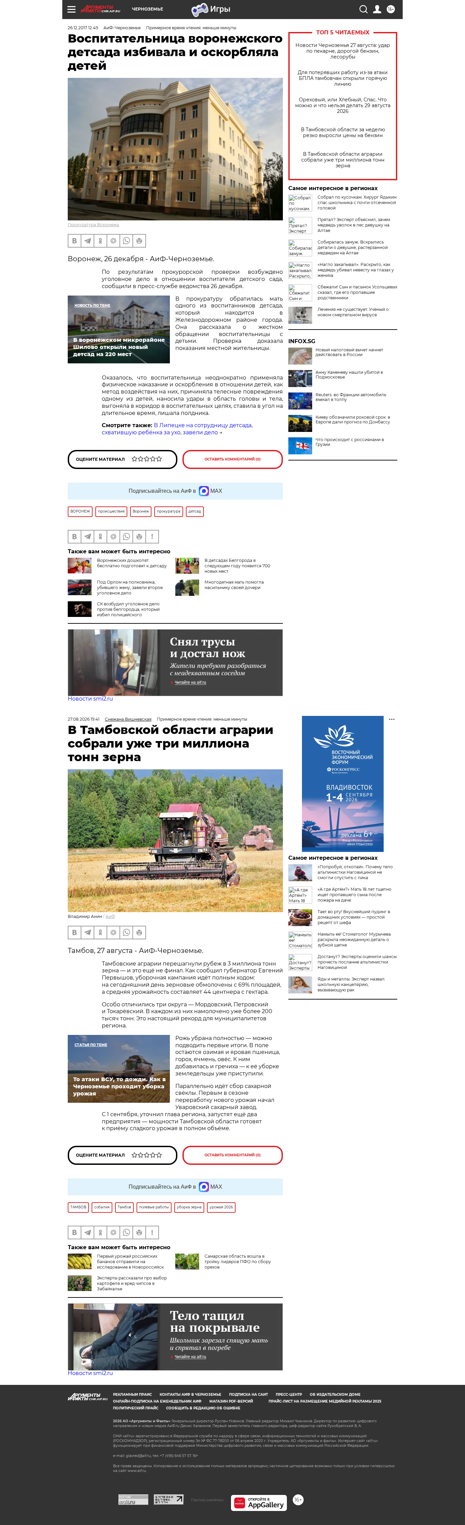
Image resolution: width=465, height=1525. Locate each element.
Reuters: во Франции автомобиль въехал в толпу (351, 397)
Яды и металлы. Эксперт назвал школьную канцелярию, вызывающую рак (351, 984)
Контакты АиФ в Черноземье (190, 1394)
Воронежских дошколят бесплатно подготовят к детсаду (132, 563)
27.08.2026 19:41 (83, 719)
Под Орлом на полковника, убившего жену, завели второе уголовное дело (130, 588)
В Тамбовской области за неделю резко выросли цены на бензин (343, 132)
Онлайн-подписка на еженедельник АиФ (157, 1401)
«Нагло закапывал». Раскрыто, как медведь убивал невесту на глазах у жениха (356, 270)
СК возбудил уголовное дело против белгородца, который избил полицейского (128, 609)
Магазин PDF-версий (231, 1401)
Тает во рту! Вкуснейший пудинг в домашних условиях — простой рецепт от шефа (354, 917)
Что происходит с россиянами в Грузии (350, 442)
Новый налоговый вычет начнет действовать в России (349, 352)
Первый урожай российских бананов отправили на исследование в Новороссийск (130, 1262)
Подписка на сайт (248, 1394)
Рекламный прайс (132, 1394)
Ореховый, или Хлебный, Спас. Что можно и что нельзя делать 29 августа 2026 (342, 105)
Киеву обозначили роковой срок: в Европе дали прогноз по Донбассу (353, 419)
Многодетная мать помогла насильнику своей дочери (234, 585)
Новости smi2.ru (90, 699)
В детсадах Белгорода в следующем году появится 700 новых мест (237, 566)
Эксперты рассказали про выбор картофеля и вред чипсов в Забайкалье (132, 1283)
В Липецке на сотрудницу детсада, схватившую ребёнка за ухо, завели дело (177, 429)
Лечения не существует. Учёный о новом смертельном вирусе (353, 312)
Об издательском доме (335, 1394)
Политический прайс (135, 1408)
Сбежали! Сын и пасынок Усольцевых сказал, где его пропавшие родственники (357, 292)
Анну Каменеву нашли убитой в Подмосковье (349, 375)
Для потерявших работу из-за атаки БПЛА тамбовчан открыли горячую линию (343, 78)
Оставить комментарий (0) (233, 459)
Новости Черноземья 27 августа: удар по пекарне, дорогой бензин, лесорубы (342, 51)
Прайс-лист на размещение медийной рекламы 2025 (325, 1401)
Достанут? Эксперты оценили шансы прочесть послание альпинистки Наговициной (357, 962)
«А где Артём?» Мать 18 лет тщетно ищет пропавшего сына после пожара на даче (354, 895)
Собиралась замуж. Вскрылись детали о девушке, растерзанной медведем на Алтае (353, 247)
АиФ (110, 916)
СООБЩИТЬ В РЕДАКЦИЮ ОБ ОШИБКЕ (203, 1408)
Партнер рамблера (207, 1500)
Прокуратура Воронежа (93, 224)
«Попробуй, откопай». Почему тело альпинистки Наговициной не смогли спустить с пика (355, 872)
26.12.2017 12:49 (83, 27)
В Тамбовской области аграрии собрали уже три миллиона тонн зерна (342, 160)
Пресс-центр (289, 1394)
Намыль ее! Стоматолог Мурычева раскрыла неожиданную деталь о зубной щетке (354, 940)
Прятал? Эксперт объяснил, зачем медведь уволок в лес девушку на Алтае (354, 225)
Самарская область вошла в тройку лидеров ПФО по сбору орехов (238, 1262)
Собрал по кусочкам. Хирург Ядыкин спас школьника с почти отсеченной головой (357, 203)
